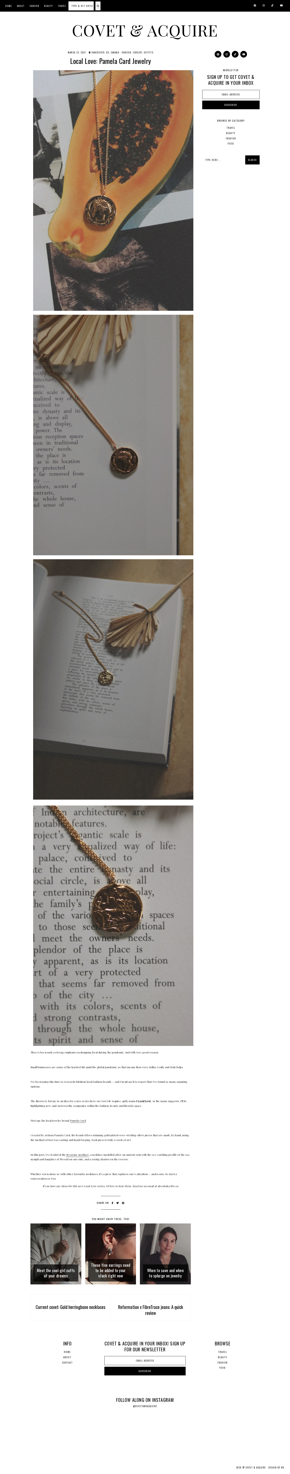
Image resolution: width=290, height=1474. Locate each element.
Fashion (34, 5)
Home (8, 5)
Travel (62, 5)
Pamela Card (78, 1120)
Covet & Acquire (145, 29)
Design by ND (276, 1467)
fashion (126, 52)
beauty (230, 133)
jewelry (137, 52)
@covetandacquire (145, 1406)
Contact (67, 1362)
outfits (148, 52)
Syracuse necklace (77, 1154)
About (21, 5)
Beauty (48, 5)
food (231, 143)
